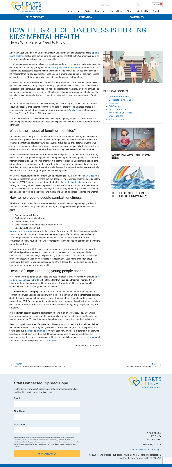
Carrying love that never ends (131, 156)
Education (114, 103)
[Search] (138, 4)
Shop (129, 11)
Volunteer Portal (138, 449)
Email (17, 398)
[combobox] (119, 4)
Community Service (119, 96)
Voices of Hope (116, 119)
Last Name (19, 424)
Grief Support (116, 106)
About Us (71, 11)
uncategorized (116, 116)
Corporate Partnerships (121, 99)
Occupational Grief (118, 109)
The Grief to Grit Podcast (121, 112)
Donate (156, 11)
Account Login (154, 449)
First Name (19, 411)
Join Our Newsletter (47, 453)
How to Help (116, 11)
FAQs (87, 11)
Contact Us (142, 11)
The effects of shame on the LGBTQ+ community (130, 194)
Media (98, 11)
